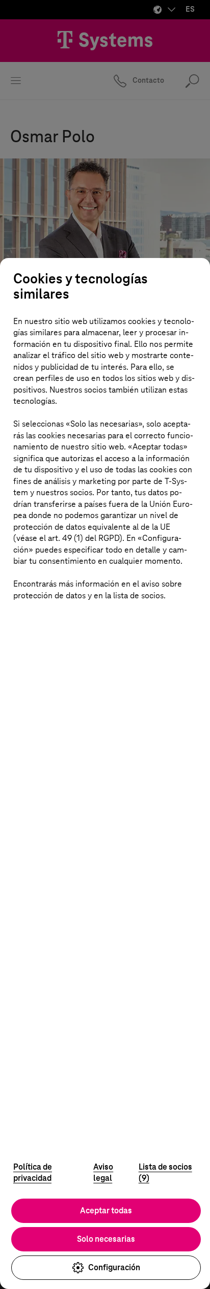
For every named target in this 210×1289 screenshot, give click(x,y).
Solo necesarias (106, 1239)
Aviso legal (103, 1173)
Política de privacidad (32, 1173)
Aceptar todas (106, 1210)
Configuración (114, 1267)
